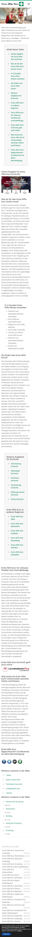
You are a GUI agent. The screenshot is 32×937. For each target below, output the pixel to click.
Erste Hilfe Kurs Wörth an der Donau (16, 906)
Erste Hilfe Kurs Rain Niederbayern (16, 867)
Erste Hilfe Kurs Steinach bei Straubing (16, 851)
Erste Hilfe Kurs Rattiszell (16, 891)
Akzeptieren (6, 934)
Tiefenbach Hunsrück (14, 784)
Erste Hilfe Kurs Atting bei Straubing (16, 860)
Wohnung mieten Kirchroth (17, 493)
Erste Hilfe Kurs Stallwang (16, 918)
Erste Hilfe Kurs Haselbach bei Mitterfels (16, 900)
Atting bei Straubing (14, 823)
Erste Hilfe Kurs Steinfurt (17, 546)
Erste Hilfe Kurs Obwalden (17, 553)
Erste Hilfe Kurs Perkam (16, 921)
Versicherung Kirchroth (16, 465)
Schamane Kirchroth (15, 479)
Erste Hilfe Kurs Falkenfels (16, 916)
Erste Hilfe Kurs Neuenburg (17, 539)
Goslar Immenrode (13, 780)
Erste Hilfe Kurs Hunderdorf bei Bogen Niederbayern (16, 911)
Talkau (8, 775)
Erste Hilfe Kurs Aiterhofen (16, 886)
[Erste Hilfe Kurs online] (12, 4)
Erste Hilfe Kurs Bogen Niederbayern (16, 881)
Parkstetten (10, 809)
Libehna (9, 793)
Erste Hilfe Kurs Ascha (16, 875)
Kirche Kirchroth (17, 499)
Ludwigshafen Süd (13, 788)
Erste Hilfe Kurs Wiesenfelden (16, 870)
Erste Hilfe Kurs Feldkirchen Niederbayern (16, 895)
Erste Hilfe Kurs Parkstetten (16, 856)
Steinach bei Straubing (14, 802)
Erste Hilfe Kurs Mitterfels (16, 878)
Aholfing (9, 816)
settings (19, 931)
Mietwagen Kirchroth (15, 472)
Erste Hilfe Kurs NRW (17, 517)
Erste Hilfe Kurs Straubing (16, 864)
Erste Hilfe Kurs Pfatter (16, 889)
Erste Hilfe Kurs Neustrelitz (17, 525)
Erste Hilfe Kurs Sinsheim (17, 532)
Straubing (9, 830)
